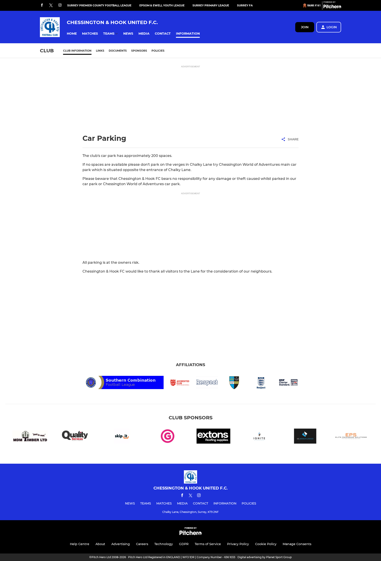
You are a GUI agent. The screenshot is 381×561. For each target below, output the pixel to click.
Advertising (120, 544)
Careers (142, 544)
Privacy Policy (238, 544)
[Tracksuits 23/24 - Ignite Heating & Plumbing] (259, 437)
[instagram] (60, 5)
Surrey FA (245, 5)
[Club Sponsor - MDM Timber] (30, 437)
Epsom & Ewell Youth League (162, 5)
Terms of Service (208, 544)
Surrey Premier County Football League (99, 5)
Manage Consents (297, 544)
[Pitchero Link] (332, 7)
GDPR (184, 544)
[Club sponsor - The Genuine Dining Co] (167, 437)
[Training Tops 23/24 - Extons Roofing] (213, 437)
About (100, 544)
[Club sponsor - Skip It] (121, 437)
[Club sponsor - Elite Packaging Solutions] (351, 437)
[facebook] (42, 5)
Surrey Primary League (210, 5)
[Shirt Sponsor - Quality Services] (75, 437)
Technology (163, 544)
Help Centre (79, 544)
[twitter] (51, 5)
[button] (71, 33)
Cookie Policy (265, 544)
